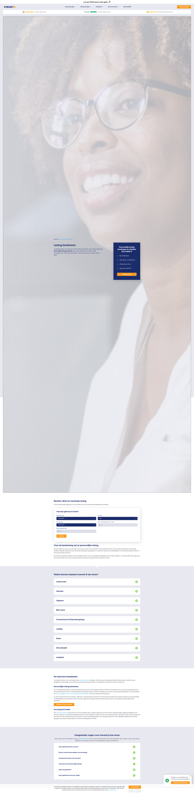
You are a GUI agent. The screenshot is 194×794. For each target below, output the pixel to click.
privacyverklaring (112, 790)
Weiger (135, 790)
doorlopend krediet (61, 712)
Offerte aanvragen (184, 7)
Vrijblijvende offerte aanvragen (64, 704)
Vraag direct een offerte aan (180, 782)
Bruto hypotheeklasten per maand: (106, 522)
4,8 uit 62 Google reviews (40, 12)
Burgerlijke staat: (60, 515)
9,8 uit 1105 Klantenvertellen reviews (165, 12)
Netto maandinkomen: (61, 528)
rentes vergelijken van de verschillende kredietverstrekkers (72, 693)
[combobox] (76, 518)
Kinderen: (100, 515)
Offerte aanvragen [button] (126, 274)
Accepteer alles (135, 787)
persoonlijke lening (85, 680)
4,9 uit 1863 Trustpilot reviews (104, 12)
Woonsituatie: (59, 522)
